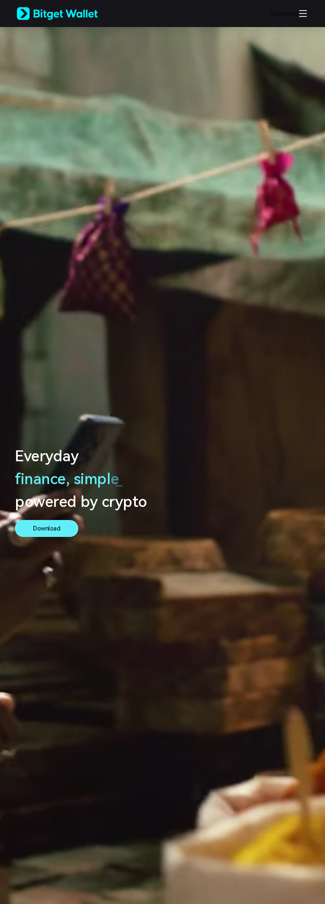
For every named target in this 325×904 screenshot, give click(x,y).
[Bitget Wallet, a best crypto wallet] (68, 13)
